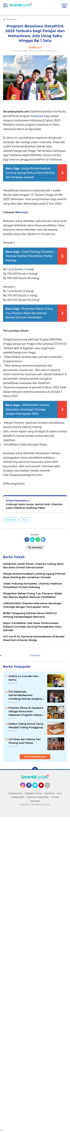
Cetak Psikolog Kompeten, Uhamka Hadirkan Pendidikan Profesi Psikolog (30, 256)
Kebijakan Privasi (33, 793)
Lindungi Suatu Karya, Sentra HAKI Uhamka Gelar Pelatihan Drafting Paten (34, 506)
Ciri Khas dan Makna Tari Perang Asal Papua (24, 741)
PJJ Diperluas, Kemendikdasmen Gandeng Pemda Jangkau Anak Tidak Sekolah (25, 695)
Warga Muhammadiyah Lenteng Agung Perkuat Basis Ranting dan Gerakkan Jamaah (30, 173)
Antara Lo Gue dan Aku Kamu (23, 677)
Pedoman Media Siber (38, 797)
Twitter (36, 789)
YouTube (43, 789)
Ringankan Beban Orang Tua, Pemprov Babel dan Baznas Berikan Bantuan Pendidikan (29, 313)
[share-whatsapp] (37, 539)
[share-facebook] (26, 539)
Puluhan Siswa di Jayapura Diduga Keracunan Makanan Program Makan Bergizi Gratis (25, 711)
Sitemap (35, 655)
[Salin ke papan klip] (43, 539)
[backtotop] (35, 770)
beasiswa (37, 116)
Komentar (36, 547)
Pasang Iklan (18, 797)
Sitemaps (35, 801)
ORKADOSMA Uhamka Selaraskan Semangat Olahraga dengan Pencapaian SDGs (27, 409)
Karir (59, 793)
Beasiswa (21, 212)
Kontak (55, 797)
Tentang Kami (15, 793)
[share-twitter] (32, 539)
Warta (25, 519)
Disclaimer (49, 793)
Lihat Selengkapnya (34, 756)
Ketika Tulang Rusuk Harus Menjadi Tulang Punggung (26, 725)
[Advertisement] (35, 973)
